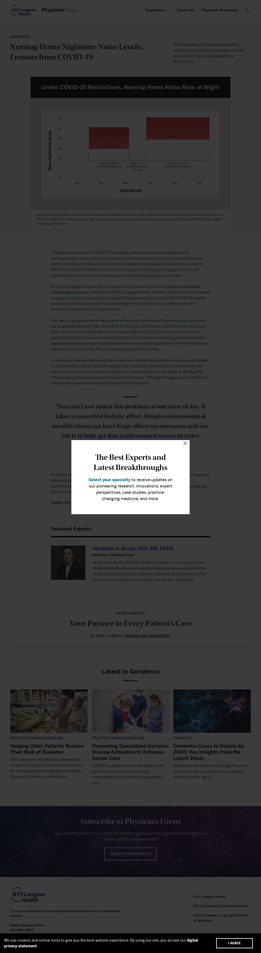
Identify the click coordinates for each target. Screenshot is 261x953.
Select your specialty (109, 479)
